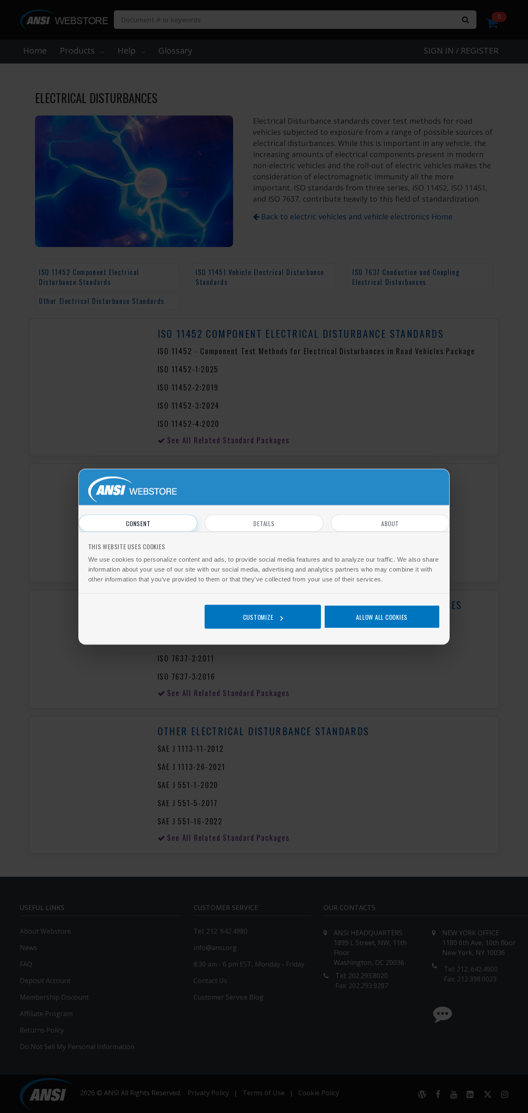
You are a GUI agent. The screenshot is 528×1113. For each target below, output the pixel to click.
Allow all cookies (382, 616)
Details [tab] (263, 522)
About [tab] (390, 522)
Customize (258, 616)
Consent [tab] (138, 522)
